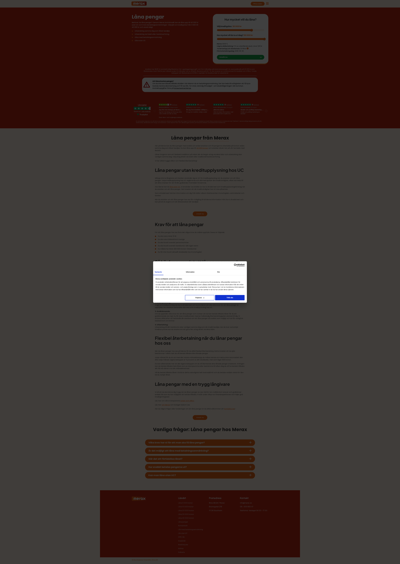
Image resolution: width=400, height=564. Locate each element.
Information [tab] (190, 272)
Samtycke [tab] (158, 272)
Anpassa (198, 297)
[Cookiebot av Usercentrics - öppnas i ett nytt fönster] (235, 265)
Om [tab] (218, 272)
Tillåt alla (230, 297)
